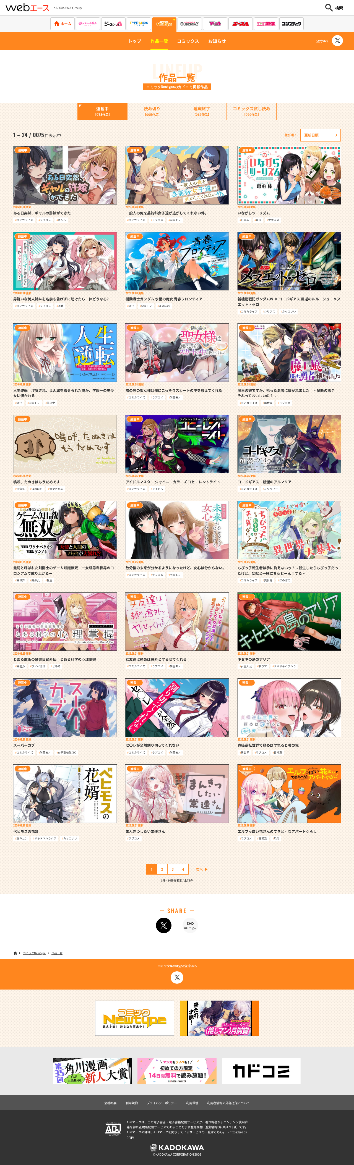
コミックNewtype (34, 953)
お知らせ (217, 41)
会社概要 (110, 1103)
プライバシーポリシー (162, 1103)
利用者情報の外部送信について (228, 1103)
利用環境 (192, 1103)
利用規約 (132, 1103)
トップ (134, 41)
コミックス (188, 41)
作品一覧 (159, 41)
